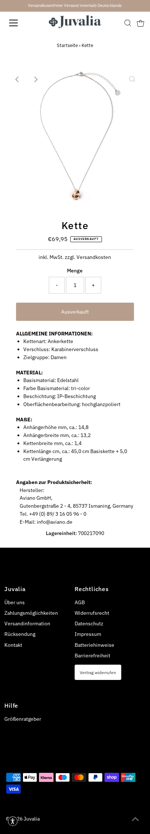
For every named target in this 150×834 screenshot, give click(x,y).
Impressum (88, 634)
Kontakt (13, 645)
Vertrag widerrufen (98, 672)
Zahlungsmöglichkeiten (31, 613)
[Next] (36, 79)
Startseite (67, 45)
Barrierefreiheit (92, 655)
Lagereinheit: (61, 533)
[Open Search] (127, 23)
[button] (12, 821)
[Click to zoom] (132, 79)
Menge (75, 270)
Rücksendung (19, 634)
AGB (80, 602)
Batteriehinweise (94, 645)
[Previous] (18, 79)
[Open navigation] (21, 23)
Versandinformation (27, 623)
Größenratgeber (22, 719)
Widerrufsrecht (92, 613)
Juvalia (32, 818)
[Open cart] (140, 23)
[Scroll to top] (135, 819)
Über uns (14, 602)
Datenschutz (89, 623)
